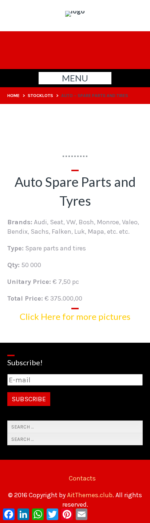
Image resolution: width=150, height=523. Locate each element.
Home (13, 95)
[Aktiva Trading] (75, 11)
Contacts (82, 478)
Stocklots (40, 95)
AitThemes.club (89, 495)
